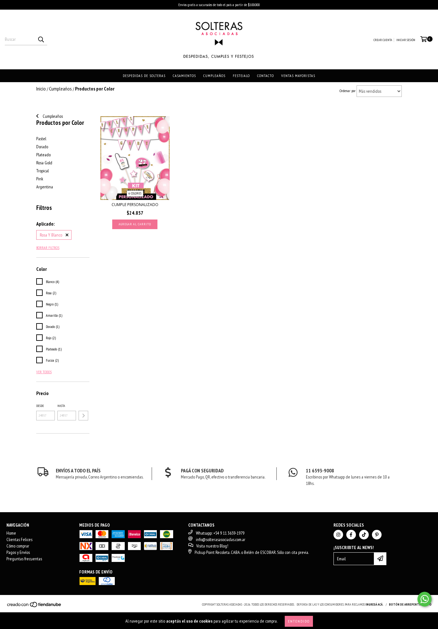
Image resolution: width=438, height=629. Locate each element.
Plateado (43, 155)
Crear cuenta (383, 40)
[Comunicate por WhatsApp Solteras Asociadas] (424, 599)
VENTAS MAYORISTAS (298, 75)
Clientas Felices (19, 539)
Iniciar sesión (405, 40)
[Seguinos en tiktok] (364, 534)
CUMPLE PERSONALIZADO (135, 204)
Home (11, 533)
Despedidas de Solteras (144, 75)
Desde (40, 406)
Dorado (42, 147)
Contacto (265, 75)
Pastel (41, 139)
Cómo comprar (17, 546)
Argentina (44, 187)
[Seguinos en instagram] (338, 534)
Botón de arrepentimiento (410, 604)
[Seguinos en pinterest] (377, 534)
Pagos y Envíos (18, 552)
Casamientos (184, 75)
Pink (39, 179)
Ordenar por (348, 90)
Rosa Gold (44, 163)
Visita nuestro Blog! (212, 546)
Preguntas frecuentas (24, 559)
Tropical (42, 171)
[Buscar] (40, 39)
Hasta (61, 406)
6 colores (135, 193)
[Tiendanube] (34, 606)
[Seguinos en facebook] (351, 534)
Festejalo (241, 75)
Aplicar (83, 415)
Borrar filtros (47, 247)
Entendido (299, 621)
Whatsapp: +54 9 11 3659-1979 (220, 533)
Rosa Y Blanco (51, 235)
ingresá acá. (374, 604)
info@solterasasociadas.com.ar (220, 539)
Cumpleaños (214, 75)
